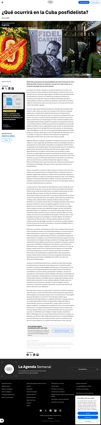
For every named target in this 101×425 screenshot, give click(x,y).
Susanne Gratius (6, 81)
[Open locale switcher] (2, 421)
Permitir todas (88, 417)
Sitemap (50, 418)
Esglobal (5, 25)
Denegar (88, 413)
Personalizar (88, 421)
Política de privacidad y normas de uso (50, 415)
